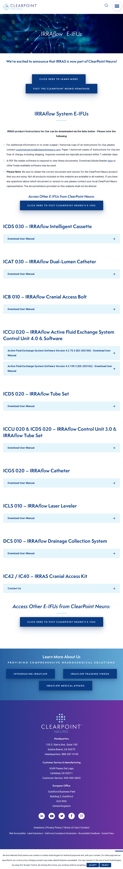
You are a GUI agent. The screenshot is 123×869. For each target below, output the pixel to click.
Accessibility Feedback (89, 833)
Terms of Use (71, 827)
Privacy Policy (54, 827)
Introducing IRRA (30, 673)
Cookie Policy (107, 833)
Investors (39, 827)
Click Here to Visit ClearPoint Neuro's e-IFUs (61, 205)
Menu (117, 6)
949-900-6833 (72, 777)
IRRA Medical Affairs (65, 685)
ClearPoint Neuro (20, 7)
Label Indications (35, 833)
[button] (61, 238)
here (110, 160)
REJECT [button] (105, 865)
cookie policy (22, 860)
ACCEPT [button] (93, 865)
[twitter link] (61, 816)
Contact (84, 827)
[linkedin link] (42, 816)
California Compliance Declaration (61, 833)
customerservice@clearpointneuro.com (38, 149)
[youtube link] (51, 816)
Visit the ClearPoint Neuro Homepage (61, 88)
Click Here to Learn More (58, 79)
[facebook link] (71, 816)
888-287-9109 (70, 754)
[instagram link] (81, 816)
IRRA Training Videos (90, 673)
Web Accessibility (17, 833)
